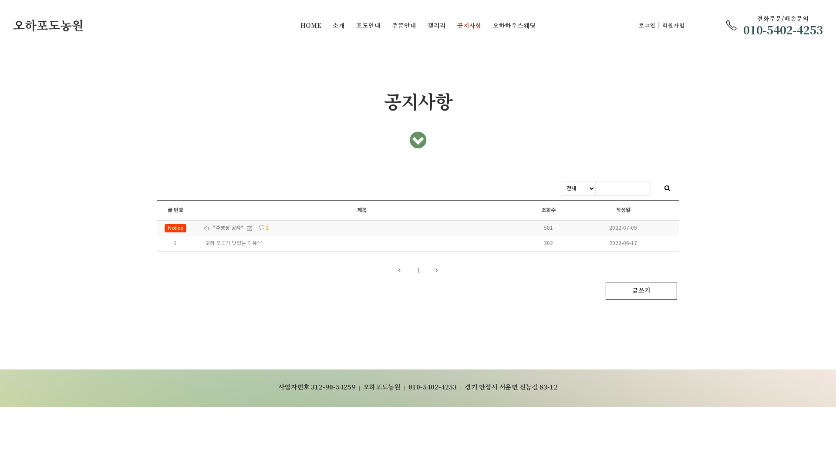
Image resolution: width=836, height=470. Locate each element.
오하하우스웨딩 (514, 26)
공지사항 (469, 26)
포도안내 (368, 26)
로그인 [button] (647, 25)
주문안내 (404, 26)
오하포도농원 (48, 25)
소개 (339, 26)
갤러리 (437, 26)
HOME (310, 26)
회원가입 (673, 25)
